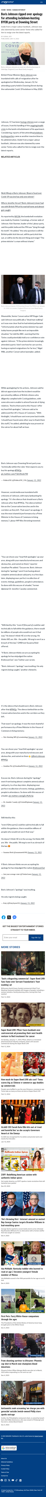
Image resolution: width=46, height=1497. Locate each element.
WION (17, 216)
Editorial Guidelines (7, 1462)
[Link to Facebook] (2, 1480)
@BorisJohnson (38, 756)
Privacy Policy (5, 1465)
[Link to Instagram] (5, 1480)
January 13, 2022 (35, 852)
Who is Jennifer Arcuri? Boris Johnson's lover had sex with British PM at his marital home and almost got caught (22, 206)
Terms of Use (5, 1472)
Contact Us (4, 1476)
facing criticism (27, 122)
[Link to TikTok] (16, 1481)
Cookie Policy (5, 1469)
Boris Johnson (27, 75)
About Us (4, 1458)
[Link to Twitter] (9, 1480)
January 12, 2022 (34, 480)
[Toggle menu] (42, 2)
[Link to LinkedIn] (20, 1480)
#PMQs (18, 470)
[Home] (7, 2)
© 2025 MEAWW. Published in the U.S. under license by (18, 1436)
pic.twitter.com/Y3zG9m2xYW (14, 474)
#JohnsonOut (39, 868)
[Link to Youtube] (13, 1480)
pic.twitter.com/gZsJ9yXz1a (21, 796)
